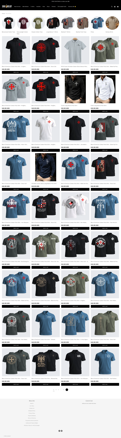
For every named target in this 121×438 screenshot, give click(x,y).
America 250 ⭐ (72, 6)
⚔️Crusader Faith (62, 6)
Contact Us (31, 408)
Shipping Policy (31, 410)
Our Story (32, 405)
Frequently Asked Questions (31, 420)
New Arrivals (17, 6)
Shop (48, 6)
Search (31, 403)
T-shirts (32, 6)
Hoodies (38, 6)
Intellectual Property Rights (32, 422)
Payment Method (32, 415)
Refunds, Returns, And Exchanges (32, 425)
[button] (112, 6)
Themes (54, 6)
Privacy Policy (32, 413)
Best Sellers (26, 6)
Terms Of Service (32, 418)
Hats (44, 6)
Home (3, 13)
